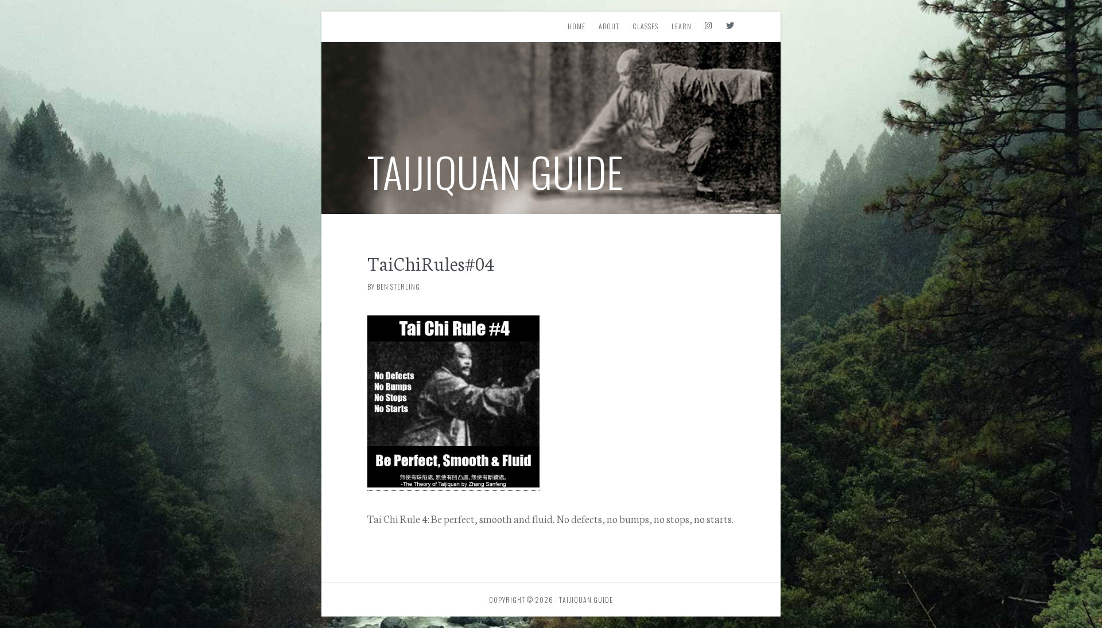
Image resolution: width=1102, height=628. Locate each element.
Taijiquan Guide (495, 171)
